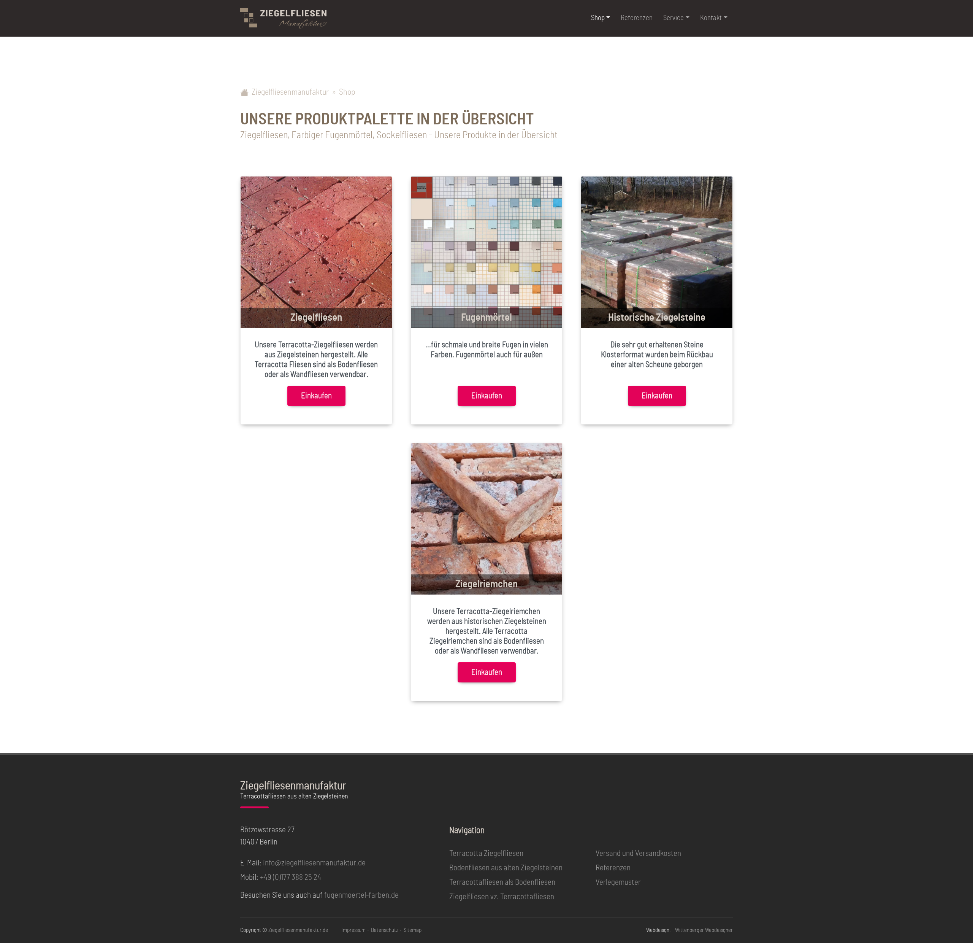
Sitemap (413, 930)
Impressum (353, 930)
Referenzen (637, 18)
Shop (598, 18)
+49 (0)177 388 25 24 (290, 877)
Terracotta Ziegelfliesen (486, 853)
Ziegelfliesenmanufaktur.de (298, 930)
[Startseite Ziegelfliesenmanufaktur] (283, 18)
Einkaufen (316, 396)
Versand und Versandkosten (638, 853)
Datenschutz (384, 930)
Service (673, 18)
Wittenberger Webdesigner (704, 930)
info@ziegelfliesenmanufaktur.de (314, 863)
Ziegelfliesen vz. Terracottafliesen (501, 897)
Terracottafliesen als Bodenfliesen (502, 882)
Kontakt (711, 18)
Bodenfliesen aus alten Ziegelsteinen (506, 868)
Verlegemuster (618, 882)
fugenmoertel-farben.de (361, 895)
